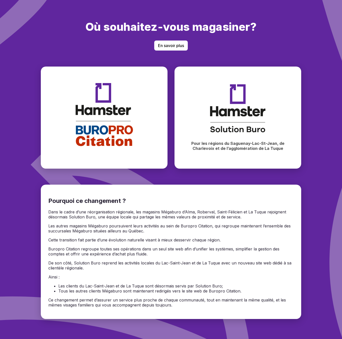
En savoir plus (171, 45)
